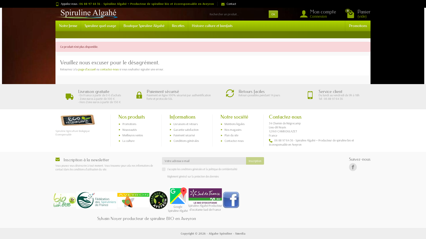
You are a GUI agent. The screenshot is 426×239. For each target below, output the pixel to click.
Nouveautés (129, 130)
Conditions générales (186, 141)
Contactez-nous (234, 141)
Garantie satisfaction (186, 130)
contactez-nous (109, 69)
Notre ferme (68, 26)
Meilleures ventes (132, 135)
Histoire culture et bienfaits (212, 26)
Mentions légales (235, 124)
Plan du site (231, 135)
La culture (128, 141)
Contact (231, 4)
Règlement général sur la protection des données (193, 176)
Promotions (358, 26)
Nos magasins (233, 130)
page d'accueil (87, 69)
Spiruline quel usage (100, 26)
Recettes (178, 26)
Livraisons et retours (186, 124)
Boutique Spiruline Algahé (143, 26)
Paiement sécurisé (184, 135)
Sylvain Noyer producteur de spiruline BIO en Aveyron (146, 218)
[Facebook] (353, 167)
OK (273, 14)
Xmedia (240, 233)
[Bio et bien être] (96, 200)
